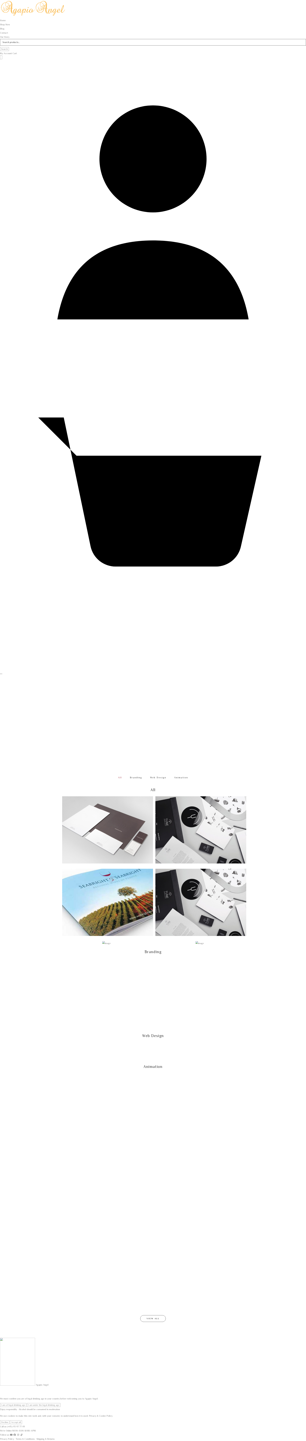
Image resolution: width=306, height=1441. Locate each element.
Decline (4, 1422)
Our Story (4, 37)
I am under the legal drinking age (43, 1405)
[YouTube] (11, 1435)
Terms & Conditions (25, 1439)
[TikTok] (21, 1435)
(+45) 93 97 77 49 (16, 1426)
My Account (6, 53)
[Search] (1, 57)
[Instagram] (18, 1435)
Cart (15, 53)
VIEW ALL (153, 1318)
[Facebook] (15, 1435)
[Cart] (153, 671)
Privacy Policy (7, 1439)
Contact (4, 33)
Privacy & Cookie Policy (101, 1416)
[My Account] (153, 364)
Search (4, 49)
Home (127, 718)
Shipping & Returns (45, 1439)
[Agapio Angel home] (33, 16)
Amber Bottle (72, 966)
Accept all (16, 1422)
